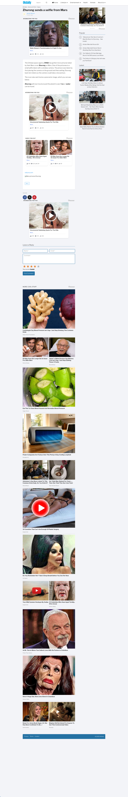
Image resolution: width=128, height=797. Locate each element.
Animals (92, 2)
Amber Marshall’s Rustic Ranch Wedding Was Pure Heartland (92, 49)
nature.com (29, 172)
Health (85, 2)
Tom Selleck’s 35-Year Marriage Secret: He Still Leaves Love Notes (93, 54)
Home (56, 2)
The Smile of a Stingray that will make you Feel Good (94, 59)
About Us (101, 2)
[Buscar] (46, 2)
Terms (31, 736)
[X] (30, 197)
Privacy (26, 736)
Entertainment (74, 2)
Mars (27, 183)
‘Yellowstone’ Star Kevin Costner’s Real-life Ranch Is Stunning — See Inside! (93, 39)
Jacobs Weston (31, 13)
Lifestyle (63, 2)
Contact (37, 736)
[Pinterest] (34, 197)
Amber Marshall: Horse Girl (91, 44)
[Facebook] (25, 197)
